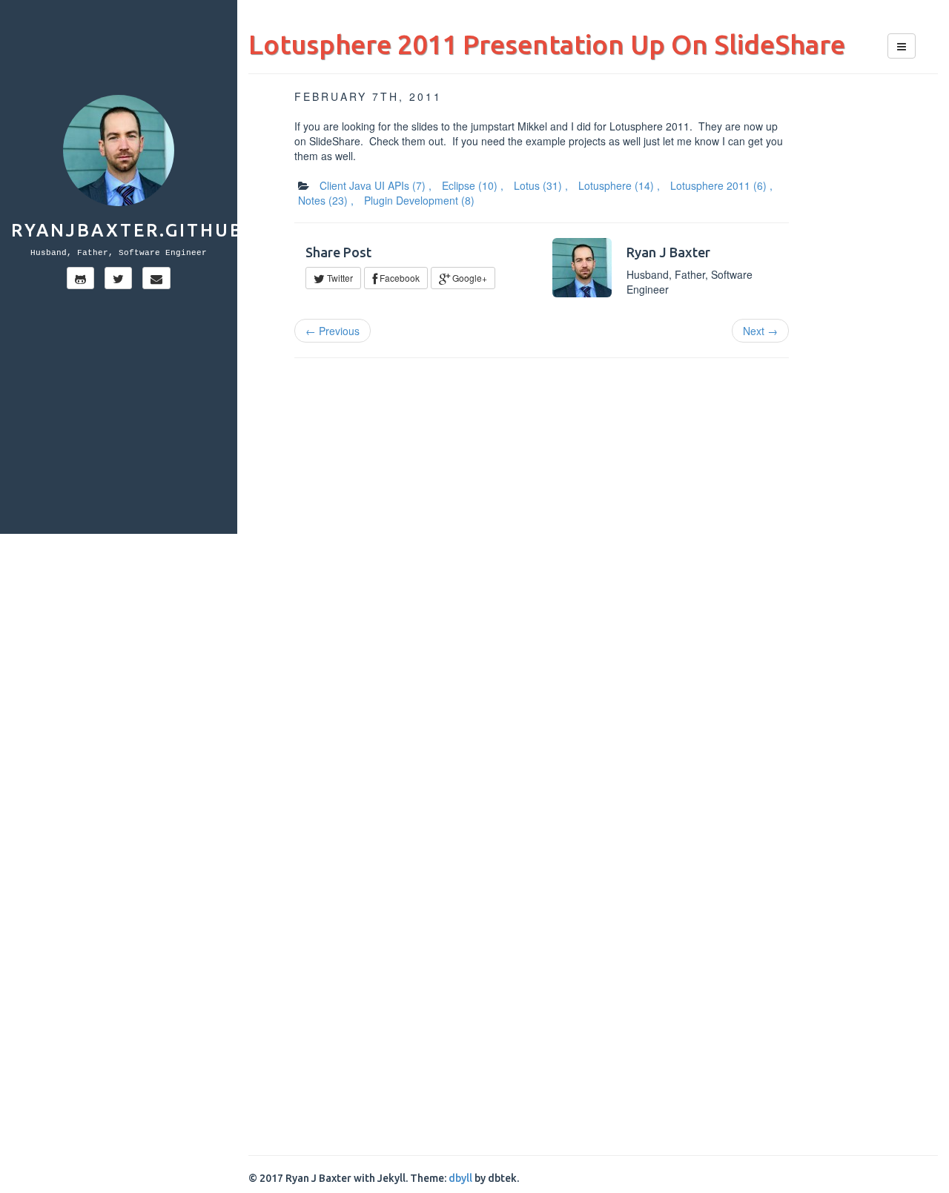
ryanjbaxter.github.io (142, 230)
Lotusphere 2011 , (721, 185)
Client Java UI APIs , (375, 185)
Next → (760, 330)
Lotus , (541, 185)
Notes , (326, 200)
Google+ (468, 277)
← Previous (332, 330)
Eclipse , (472, 185)
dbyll (460, 1178)
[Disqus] (593, 558)
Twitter (339, 277)
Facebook (398, 277)
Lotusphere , (619, 185)
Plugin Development (419, 200)
